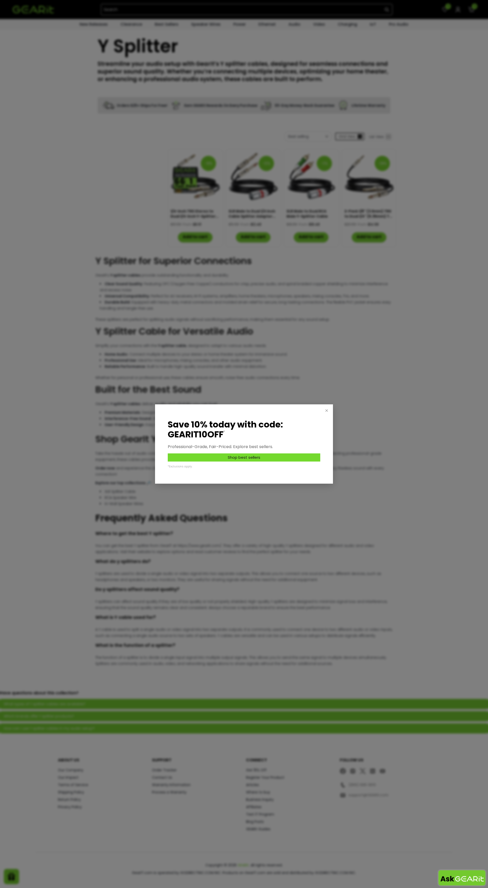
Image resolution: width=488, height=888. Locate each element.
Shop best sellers (244, 457)
